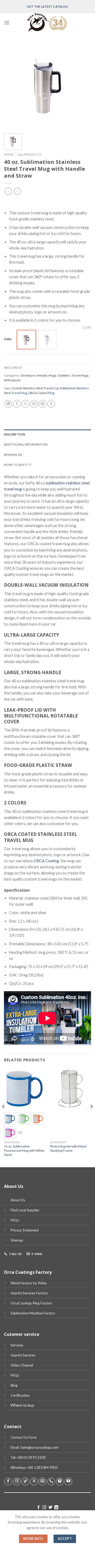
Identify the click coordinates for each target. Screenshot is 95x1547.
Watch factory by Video (29, 1283)
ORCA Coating (46, 861)
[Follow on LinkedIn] (56, 1508)
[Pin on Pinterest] (42, 404)
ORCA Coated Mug (41, 393)
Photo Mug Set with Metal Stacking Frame (68, 1148)
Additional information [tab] (26, 444)
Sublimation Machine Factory (33, 1313)
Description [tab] (14, 434)
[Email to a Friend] (34, 404)
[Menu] (7, 22)
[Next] (91, 1117)
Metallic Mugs (46, 375)
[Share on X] (25, 404)
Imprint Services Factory (29, 1293)
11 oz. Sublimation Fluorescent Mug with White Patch (24, 1150)
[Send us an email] (42, 1481)
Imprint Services (23, 1355)
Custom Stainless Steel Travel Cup (35, 388)
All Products (29, 154)
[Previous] (3, 1117)
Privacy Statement (25, 1230)
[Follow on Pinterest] (60, 1481)
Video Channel (22, 1365)
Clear (86, 327)
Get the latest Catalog (47, 6)
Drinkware (28, 375)
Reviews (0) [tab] (13, 454)
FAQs (15, 1220)
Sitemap (17, 1240)
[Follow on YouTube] (68, 1481)
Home (9, 154)
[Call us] (51, 1481)
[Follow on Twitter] (51, 1508)
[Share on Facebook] (17, 404)
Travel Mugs (80, 375)
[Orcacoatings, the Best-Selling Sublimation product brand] (47, 22)
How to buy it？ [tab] (18, 464)
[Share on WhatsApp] (8, 404)
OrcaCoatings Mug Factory (31, 1303)
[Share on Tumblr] (51, 404)
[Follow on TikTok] (25, 1481)
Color (8, 338)
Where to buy (22, 1405)
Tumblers (64, 375)
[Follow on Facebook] (8, 1481)
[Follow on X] (34, 1481)
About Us (18, 1200)
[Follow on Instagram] (17, 1481)
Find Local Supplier (25, 1210)
